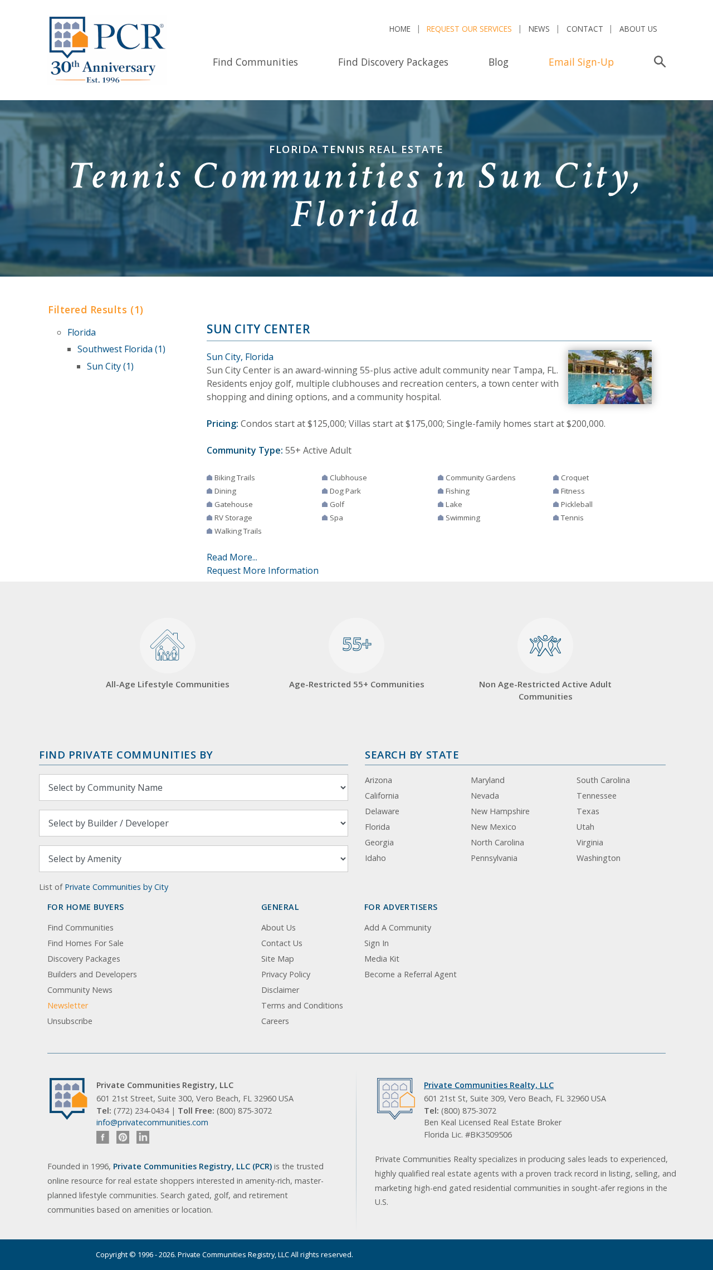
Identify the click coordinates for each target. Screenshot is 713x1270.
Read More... (232, 557)
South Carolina (603, 780)
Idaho (375, 858)
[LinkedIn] (142, 1137)
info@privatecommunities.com (152, 1122)
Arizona (378, 780)
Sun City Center (258, 329)
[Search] (657, 61)
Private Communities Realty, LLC (489, 1085)
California (382, 795)
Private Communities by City (116, 887)
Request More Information (263, 570)
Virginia (590, 842)
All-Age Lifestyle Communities (167, 684)
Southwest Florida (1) (121, 349)
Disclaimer (280, 990)
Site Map (277, 958)
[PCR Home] (73, 1099)
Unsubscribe (69, 1021)
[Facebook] (102, 1137)
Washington (599, 858)
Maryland (488, 780)
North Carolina (497, 842)
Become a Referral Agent (410, 974)
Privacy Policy (285, 974)
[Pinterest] (122, 1137)
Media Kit (381, 958)
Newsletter (67, 1005)
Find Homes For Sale (85, 943)
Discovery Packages (83, 958)
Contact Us (281, 943)
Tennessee (597, 795)
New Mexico (493, 826)
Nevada (485, 795)
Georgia (379, 842)
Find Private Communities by (126, 754)
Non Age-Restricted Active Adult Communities (545, 690)
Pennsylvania (494, 858)
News (539, 28)
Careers (275, 1021)
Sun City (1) (110, 366)
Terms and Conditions (302, 1005)
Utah (585, 826)
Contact (585, 28)
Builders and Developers (92, 974)
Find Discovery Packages (393, 61)
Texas (588, 811)
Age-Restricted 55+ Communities (356, 661)
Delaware (382, 811)
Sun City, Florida (240, 357)
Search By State (412, 754)
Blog (499, 61)
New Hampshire (500, 811)
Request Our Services (469, 28)
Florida (81, 332)
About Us (638, 28)
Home (400, 28)
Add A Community (397, 927)
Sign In (376, 943)
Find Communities (255, 61)
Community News (80, 990)
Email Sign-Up (581, 61)
